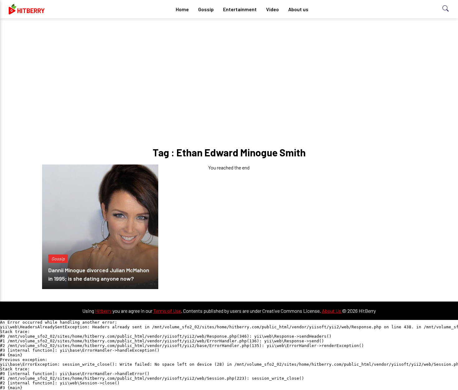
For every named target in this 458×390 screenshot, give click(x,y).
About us (298, 9)
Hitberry (103, 311)
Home (182, 9)
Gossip (206, 9)
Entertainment (240, 9)
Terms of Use (167, 311)
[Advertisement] (229, 71)
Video (272, 9)
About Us (332, 311)
